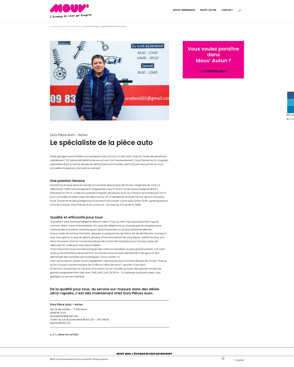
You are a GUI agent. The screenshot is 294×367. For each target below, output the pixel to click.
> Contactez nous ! (213, 71)
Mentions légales (100, 359)
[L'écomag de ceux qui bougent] (69, 8)
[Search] (239, 10)
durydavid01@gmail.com (64, 316)
